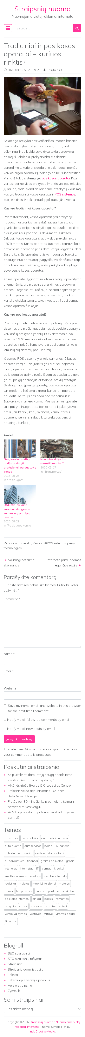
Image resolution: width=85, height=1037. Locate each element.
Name (9, 654)
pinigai (36, 899)
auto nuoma (13, 846)
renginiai (10, 906)
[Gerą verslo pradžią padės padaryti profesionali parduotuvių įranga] (20, 448)
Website (10, 688)
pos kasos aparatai (56, 178)
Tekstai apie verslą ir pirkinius (29, 980)
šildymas (11, 921)
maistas (24, 883)
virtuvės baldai (65, 914)
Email (9, 671)
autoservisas (32, 846)
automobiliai (29, 838)
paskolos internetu (17, 899)
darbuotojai (56, 853)
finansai (32, 861)
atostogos (12, 838)
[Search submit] (77, 28)
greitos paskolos (52, 861)
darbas (40, 853)
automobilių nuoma (54, 838)
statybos (36, 906)
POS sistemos (65, 194)
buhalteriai (63, 846)
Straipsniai (15, 964)
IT (37, 868)
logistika (10, 883)
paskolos (68, 891)
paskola (53, 891)
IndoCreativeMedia (42, 1031)
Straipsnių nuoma (42, 8)
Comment (12, 599)
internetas (26, 868)
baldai (48, 846)
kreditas (35, 876)
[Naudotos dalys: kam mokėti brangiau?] (56, 448)
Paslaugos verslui (19, 543)
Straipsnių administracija (25, 969)
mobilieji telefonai (44, 883)
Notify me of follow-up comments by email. (38, 719)
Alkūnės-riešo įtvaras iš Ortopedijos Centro (39, 785)
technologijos (13, 548)
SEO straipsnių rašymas (25, 959)
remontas (62, 899)
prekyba (72, 543)
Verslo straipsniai (20, 985)
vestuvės (35, 914)
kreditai (59, 868)
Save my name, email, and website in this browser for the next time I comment (44, 708)
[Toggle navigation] (8, 28)
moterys (64, 883)
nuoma (40, 891)
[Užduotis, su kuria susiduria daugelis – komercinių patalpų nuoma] (20, 494)
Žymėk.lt (14, 991)
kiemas (46, 868)
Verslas (37, 543)
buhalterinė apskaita (18, 853)
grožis (70, 861)
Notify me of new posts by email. (31, 729)
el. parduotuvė (14, 861)
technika (50, 906)
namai (9, 891)
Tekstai (13, 975)
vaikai (63, 906)
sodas (23, 906)
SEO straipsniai (19, 953)
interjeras (11, 868)
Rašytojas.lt (54, 70)
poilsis (48, 899)
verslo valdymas (16, 914)
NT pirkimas (24, 891)
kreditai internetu (16, 876)
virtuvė (48, 914)
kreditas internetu (55, 876)
